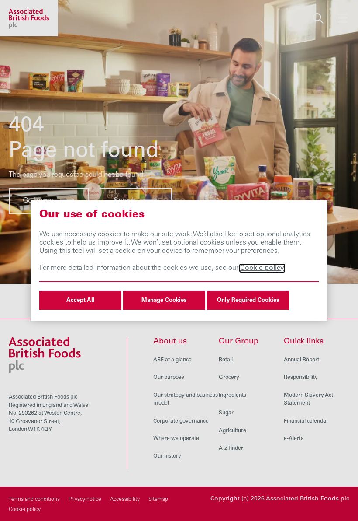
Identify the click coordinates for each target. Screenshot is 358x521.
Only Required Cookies (248, 300)
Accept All (80, 300)
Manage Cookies (164, 300)
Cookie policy (262, 268)
